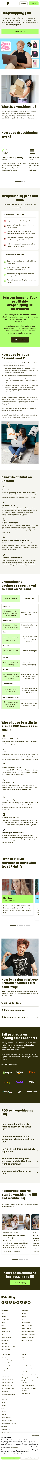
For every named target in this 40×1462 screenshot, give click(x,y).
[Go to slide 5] (24, 925)
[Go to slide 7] (29, 925)
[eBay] (7, 1083)
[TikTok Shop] (7, 1093)
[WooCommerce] (19, 1083)
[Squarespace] (19, 1093)
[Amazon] (19, 1073)
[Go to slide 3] (24, 181)
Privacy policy (35, 1435)
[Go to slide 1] (18, 181)
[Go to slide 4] (22, 925)
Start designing (20, 1283)
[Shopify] (7, 1073)
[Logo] (8, 3)
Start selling (20, 31)
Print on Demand (29, 315)
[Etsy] (32, 1073)
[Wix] (32, 1083)
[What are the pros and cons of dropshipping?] (16, 1234)
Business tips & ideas (10, 1233)
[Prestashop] (32, 1093)
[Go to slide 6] (27, 925)
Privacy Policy (14, 1447)
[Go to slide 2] (22, 181)
